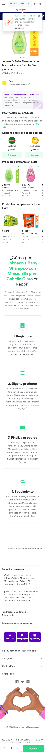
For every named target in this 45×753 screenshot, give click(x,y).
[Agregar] (17, 168)
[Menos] (4, 748)
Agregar (12, 155)
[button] (22, 10)
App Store (10, 639)
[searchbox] (20, 4)
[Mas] (18, 748)
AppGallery (35, 639)
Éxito (10, 81)
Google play (22, 639)
